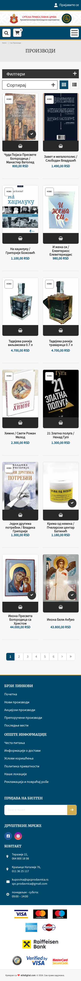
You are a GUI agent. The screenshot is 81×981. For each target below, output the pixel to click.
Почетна (10, 694)
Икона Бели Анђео (61, 620)
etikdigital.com (28, 975)
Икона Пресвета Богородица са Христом (20, 619)
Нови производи (16, 702)
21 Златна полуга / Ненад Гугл (60, 435)
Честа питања (14, 743)
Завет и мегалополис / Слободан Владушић (60, 158)
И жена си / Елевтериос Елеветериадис (60, 251)
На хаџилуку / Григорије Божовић (20, 251)
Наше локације (15, 774)
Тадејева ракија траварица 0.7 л (61, 343)
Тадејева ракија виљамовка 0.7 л (20, 343)
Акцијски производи (19, 710)
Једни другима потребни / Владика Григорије (20, 527)
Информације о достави (22, 751)
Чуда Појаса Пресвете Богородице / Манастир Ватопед (20, 158)
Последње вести (16, 725)
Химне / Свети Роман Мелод (20, 435)
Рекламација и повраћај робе (26, 782)
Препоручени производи (23, 718)
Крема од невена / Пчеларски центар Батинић (61, 527)
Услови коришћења (18, 758)
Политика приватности (21, 766)
